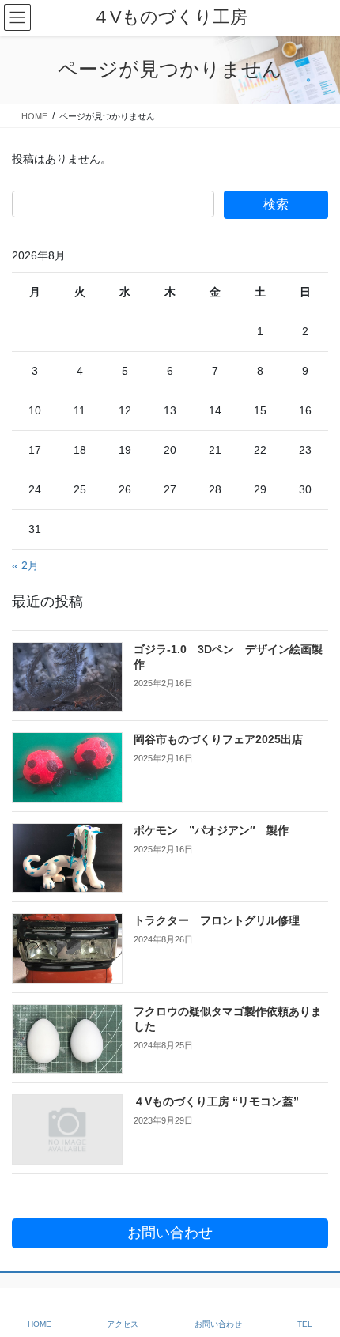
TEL (304, 1324)
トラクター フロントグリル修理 (217, 920)
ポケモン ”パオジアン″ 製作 (211, 830)
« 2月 (25, 565)
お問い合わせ (218, 1324)
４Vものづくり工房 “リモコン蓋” (216, 1101)
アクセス (122, 1324)
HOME (39, 1324)
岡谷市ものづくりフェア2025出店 (218, 739)
